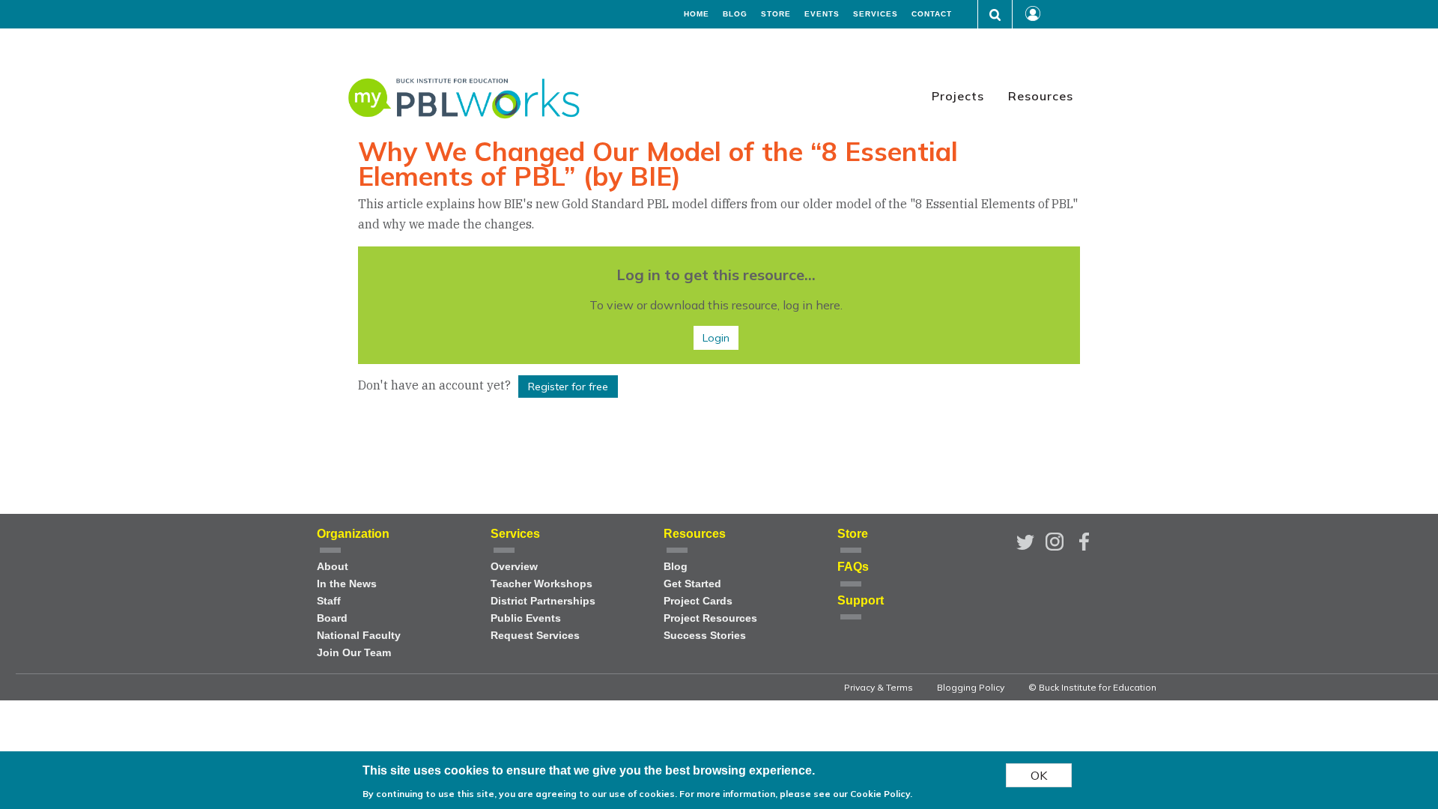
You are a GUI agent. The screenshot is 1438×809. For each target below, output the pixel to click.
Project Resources (710, 618)
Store (776, 14)
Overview (514, 566)
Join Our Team (354, 652)
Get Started (692, 584)
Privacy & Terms (878, 687)
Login (716, 338)
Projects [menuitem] (958, 95)
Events (822, 14)
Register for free (568, 386)
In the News (347, 584)
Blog (735, 14)
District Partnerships (543, 601)
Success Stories (705, 635)
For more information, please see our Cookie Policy (794, 793)
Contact (931, 14)
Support (860, 600)
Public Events (526, 618)
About (332, 566)
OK (1039, 775)
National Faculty (359, 635)
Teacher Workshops (541, 584)
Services (875, 14)
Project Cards (698, 601)
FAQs (853, 566)
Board (332, 618)
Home (696, 14)
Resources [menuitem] (1040, 95)
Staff (329, 601)
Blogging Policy (970, 687)
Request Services (535, 635)
